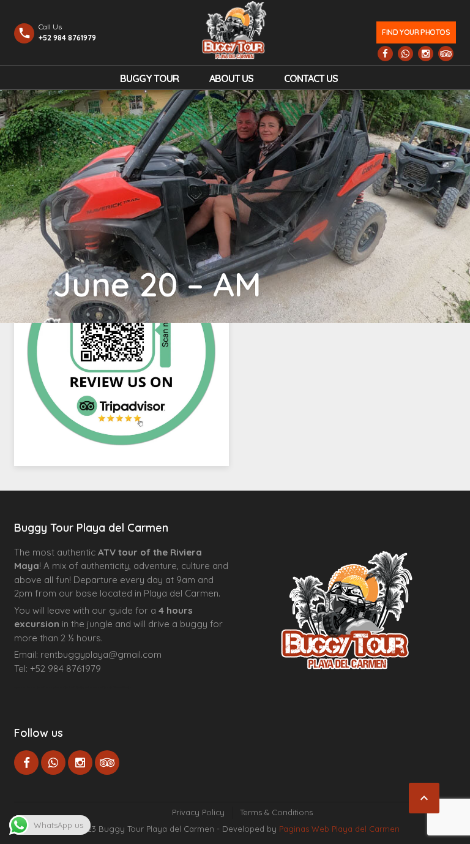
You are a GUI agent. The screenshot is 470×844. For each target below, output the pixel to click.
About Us (231, 78)
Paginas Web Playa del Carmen (339, 829)
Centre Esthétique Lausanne (83, 687)
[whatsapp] (405, 53)
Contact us (311, 78)
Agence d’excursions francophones (39, 687)
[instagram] (425, 53)
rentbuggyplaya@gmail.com (101, 654)
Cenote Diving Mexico (117, 687)
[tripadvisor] (445, 53)
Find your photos (416, 32)
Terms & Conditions (276, 812)
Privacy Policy (198, 812)
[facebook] (385, 53)
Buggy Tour (149, 78)
